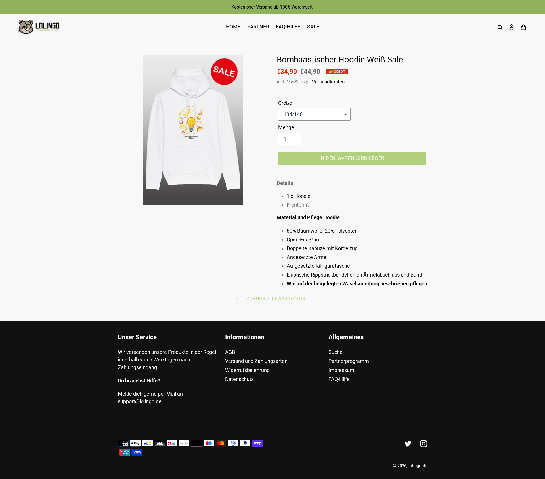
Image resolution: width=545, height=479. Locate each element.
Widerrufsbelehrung (247, 370)
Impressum (341, 370)
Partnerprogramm (348, 361)
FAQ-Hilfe (339, 379)
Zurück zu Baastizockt (277, 298)
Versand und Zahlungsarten (256, 361)
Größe (285, 103)
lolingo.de (417, 465)
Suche (335, 352)
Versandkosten (328, 82)
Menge (286, 127)
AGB (230, 352)
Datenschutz (239, 379)
